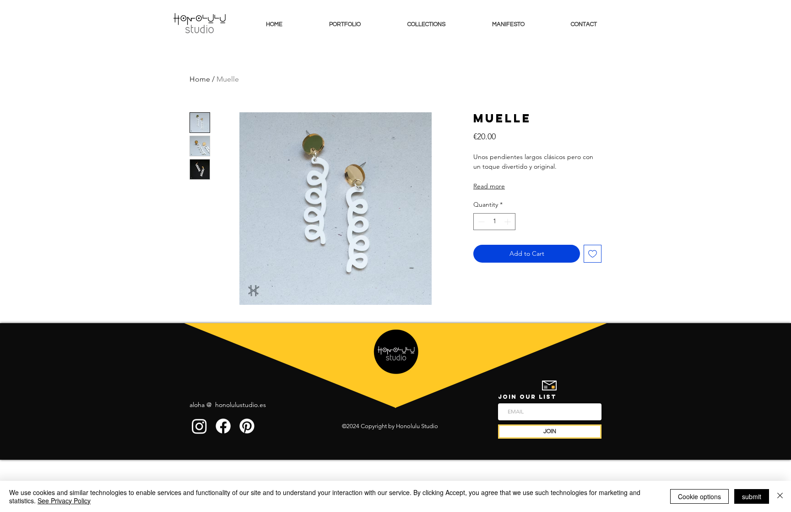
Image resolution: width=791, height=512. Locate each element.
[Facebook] (223, 426)
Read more (489, 186)
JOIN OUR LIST (527, 396)
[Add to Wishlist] (592, 254)
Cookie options (699, 496)
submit (751, 496)
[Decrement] (480, 222)
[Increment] (508, 222)
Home (200, 79)
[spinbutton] (494, 222)
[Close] (780, 496)
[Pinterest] (247, 426)
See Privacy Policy (64, 500)
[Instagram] (199, 426)
